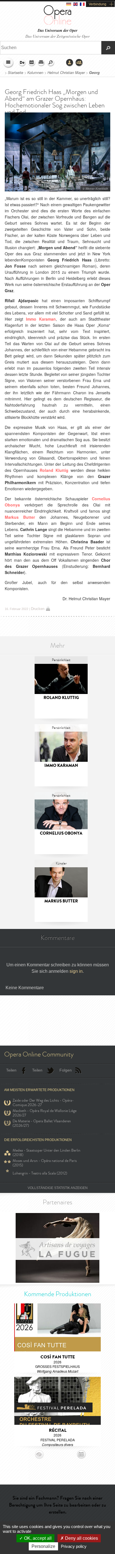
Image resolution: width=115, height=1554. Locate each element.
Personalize (43, 1546)
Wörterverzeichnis (41, 63)
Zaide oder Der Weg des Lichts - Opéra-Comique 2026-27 (43, 1102)
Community (79, 63)
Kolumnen (35, 72)
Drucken (37, 609)
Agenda (32, 63)
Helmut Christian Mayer (66, 72)
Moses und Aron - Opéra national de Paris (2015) (45, 1163)
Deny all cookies (81, 1538)
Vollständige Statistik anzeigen (58, 1188)
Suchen (51, 63)
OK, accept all (37, 1538)
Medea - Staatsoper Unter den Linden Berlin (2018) (46, 1152)
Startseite (15, 72)
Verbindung (97, 4)
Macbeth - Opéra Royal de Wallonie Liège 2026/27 (44, 1113)
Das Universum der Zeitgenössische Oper (57, 36)
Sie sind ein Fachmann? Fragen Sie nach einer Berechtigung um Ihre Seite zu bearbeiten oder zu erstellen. (57, 1504)
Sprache (22, 63)
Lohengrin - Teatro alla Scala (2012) (40, 1173)
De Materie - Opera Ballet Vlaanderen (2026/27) (42, 1123)
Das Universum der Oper (57, 30)
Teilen (11, 1070)
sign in (76, 971)
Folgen (65, 1070)
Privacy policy (74, 1546)
